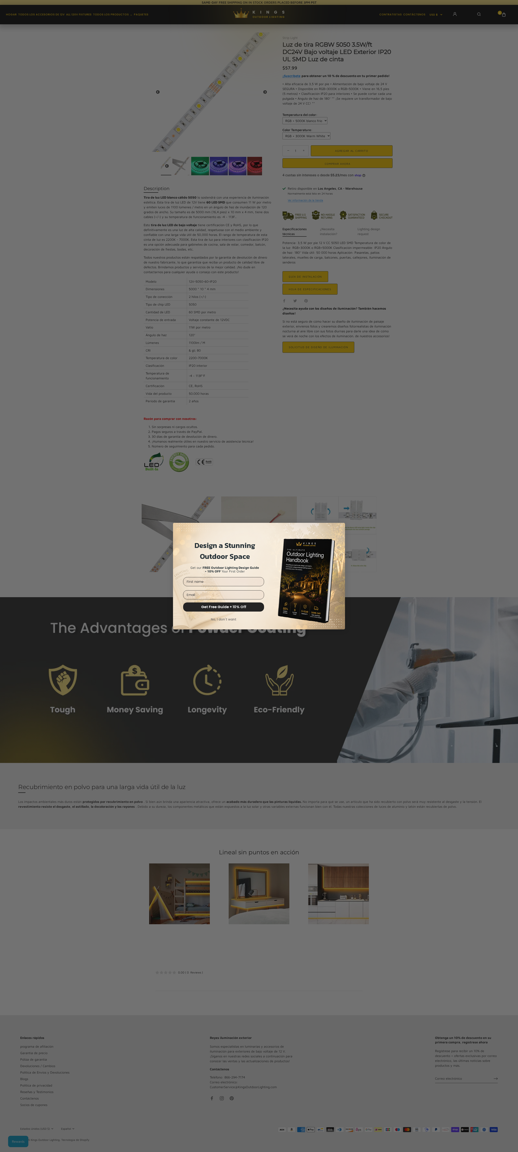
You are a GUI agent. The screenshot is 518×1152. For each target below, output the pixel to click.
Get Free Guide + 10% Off (223, 606)
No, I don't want (223, 619)
